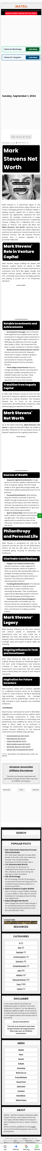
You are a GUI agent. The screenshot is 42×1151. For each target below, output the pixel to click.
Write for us (21, 1073)
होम (5, 1150)
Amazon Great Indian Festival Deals (21, 13)
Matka (21, 1050)
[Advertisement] (21, 30)
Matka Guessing (30, 1142)
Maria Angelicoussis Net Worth (18, 744)
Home (21, 789)
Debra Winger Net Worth (16, 901)
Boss (21, 1054)
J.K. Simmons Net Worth (16, 864)
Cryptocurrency (19, 957)
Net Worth (12, 754)
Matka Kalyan (29, 1140)
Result (21, 1059)
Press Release (21, 1077)
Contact (21, 1091)
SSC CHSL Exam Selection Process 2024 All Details (21, 851)
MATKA (25, 1138)
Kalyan (21, 1064)
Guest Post (21, 1082)
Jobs (19, 970)
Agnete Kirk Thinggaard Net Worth (20, 749)
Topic (32, 754)
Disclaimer (21, 1096)
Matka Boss (16, 1142)
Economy (19, 961)
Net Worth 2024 (23, 754)
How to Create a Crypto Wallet (19, 889)
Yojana (19, 989)
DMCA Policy (21, 1100)
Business (19, 952)
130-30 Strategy (12, 876)
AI (19, 943)
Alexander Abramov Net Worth (18, 747)
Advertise (21, 1086)
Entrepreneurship (19, 966)
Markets (19, 975)
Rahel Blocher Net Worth (16, 739)
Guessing (21, 1068)
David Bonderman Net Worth (18, 736)
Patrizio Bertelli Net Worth (16, 741)
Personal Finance (19, 980)
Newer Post (6, 789)
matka (33, 1127)
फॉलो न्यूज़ (26, 1150)
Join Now (33, 49)
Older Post (36, 789)
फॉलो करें (16, 1150)
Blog (19, 948)
